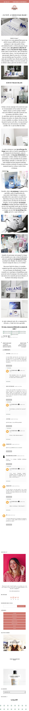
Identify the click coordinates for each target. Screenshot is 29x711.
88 (6, 515)
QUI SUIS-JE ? (7, 2)
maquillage (14, 623)
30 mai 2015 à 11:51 (20, 455)
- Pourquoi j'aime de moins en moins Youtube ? (14, 659)
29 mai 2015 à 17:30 (14, 353)
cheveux (14, 618)
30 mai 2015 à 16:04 (15, 485)
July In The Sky (10, 386)
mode (14, 626)
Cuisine (14, 613)
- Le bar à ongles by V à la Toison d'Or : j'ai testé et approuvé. (14, 642)
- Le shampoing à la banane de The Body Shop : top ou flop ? (14, 676)
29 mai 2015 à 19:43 (14, 418)
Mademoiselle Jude (11, 455)
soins (14, 628)
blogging (14, 615)
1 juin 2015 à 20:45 (11, 515)
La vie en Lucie (14, 370)
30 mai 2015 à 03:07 (15, 444)
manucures (14, 621)
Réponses (9, 368)
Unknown (8, 444)
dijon (12, 337)
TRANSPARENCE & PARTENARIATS (20, 2)
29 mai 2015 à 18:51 (18, 386)
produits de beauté (15, 337)
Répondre (9, 365)
